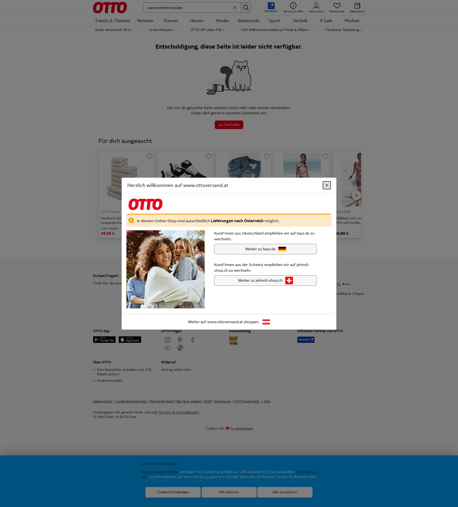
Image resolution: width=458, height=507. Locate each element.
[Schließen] (327, 185)
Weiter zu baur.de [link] (260, 249)
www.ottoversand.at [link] (225, 322)
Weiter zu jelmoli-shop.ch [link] (260, 280)
